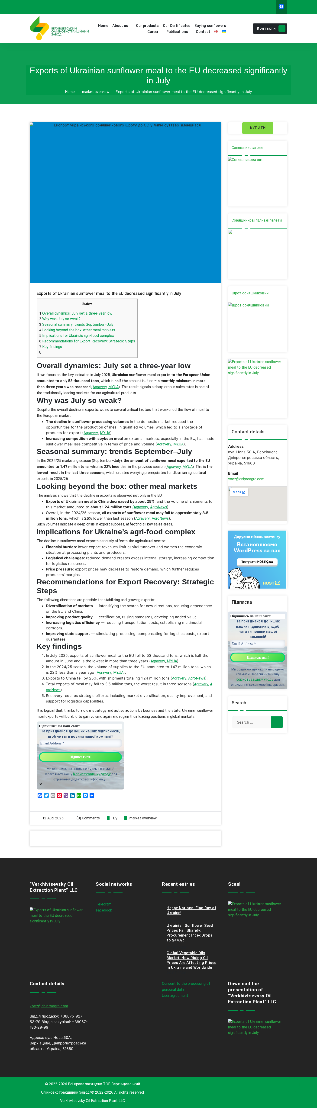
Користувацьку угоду (92, 774)
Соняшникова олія (247, 147)
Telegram (103, 904)
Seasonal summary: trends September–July (76, 324)
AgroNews (158, 507)
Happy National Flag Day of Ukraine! (191, 910)
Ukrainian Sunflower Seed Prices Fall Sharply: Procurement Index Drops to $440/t (190, 932)
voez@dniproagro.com (246, 479)
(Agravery (99, 387)
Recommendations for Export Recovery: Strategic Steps (87, 341)
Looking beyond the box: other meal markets (77, 330)
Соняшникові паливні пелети (257, 220)
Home (70, 92)
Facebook (104, 910)
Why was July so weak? (60, 319)
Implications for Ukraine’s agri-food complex (76, 335)
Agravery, (201, 684)
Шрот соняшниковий (250, 293)
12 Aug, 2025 (53, 818)
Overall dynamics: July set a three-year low (75, 313)
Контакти (266, 28)
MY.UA (113, 387)
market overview (95, 92)
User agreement (175, 995)
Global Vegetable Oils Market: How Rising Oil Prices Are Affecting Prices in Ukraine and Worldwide (192, 960)
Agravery (91, 433)
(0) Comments (88, 818)
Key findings (50, 347)
